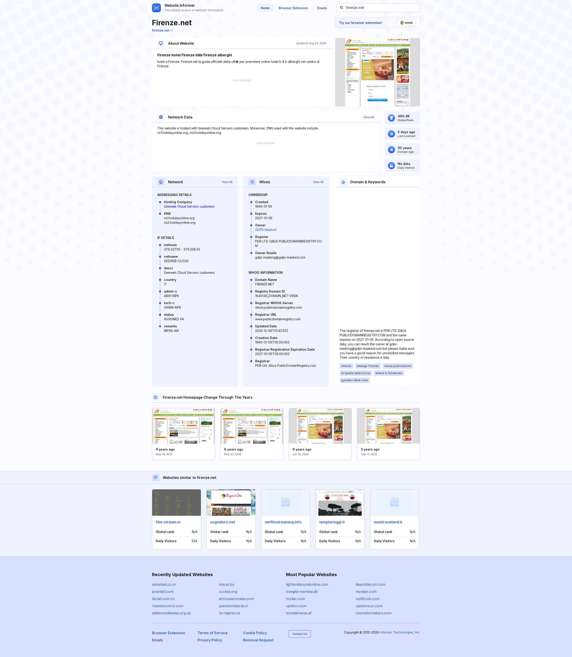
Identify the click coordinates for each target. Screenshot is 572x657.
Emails (322, 8)
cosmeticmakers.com (373, 613)
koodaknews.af (299, 613)
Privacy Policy (210, 640)
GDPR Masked (265, 230)
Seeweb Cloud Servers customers (189, 206)
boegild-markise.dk (302, 591)
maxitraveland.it (388, 522)
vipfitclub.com (367, 598)
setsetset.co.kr (164, 584)
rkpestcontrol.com (167, 606)
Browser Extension (293, 8)
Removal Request (258, 640)
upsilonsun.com (369, 606)
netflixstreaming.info (283, 522)
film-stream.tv (168, 522)
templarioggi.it (332, 522)
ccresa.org (228, 591)
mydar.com (295, 598)
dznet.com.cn (163, 598)
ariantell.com (163, 591)
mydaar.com (366, 591)
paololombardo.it (233, 606)
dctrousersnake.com (236, 598)
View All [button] (368, 117)
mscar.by (226, 584)
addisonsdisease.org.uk (171, 613)
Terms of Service (213, 633)
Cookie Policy (255, 633)
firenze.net (160, 30)
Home (265, 8)
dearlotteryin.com (370, 584)
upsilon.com (296, 606)
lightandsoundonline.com (307, 584)
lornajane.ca (229, 613)
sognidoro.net (222, 522)
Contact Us (299, 634)
